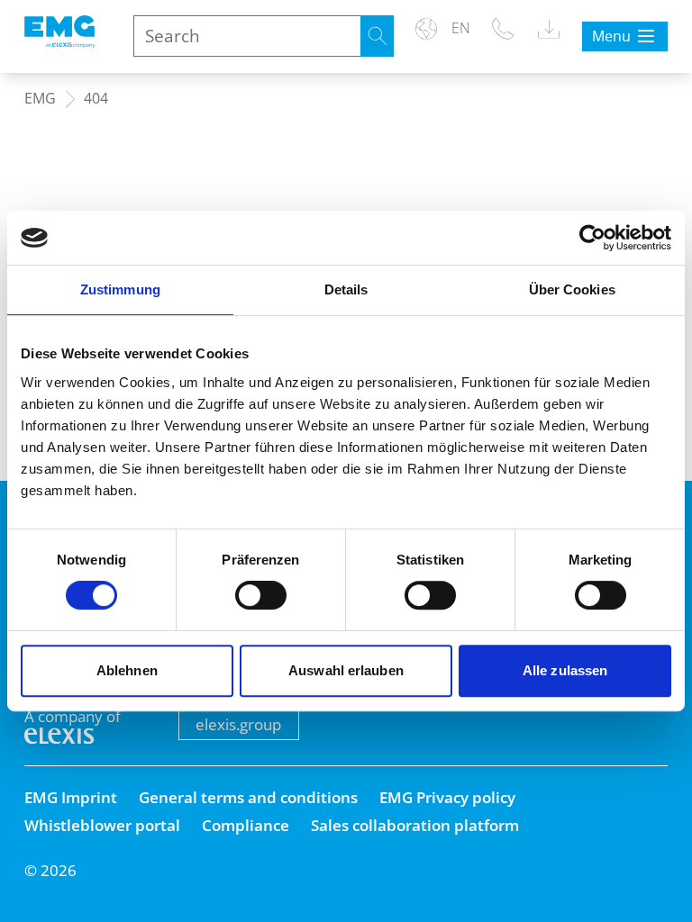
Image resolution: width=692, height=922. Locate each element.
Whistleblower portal (102, 825)
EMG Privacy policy (447, 797)
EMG (40, 98)
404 (96, 98)
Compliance (245, 825)
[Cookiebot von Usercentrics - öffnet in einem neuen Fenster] (592, 237)
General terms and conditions (248, 797)
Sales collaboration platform (415, 825)
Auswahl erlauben (346, 670)
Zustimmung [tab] (120, 289)
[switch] (261, 595)
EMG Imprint (70, 797)
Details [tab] (346, 289)
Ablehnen (127, 670)
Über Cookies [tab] (572, 289)
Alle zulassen (565, 670)
